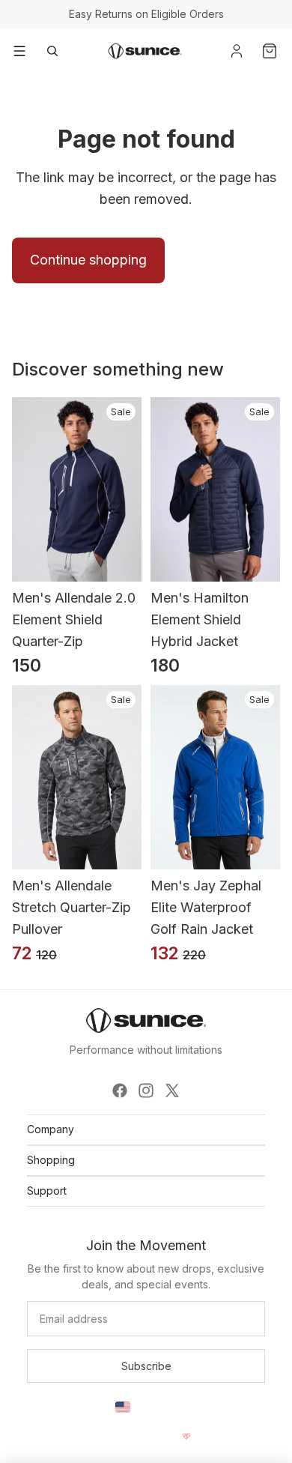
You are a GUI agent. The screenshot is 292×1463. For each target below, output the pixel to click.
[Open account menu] (236, 50)
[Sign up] (146, 1366)
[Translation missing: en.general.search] (52, 50)
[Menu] (19, 50)
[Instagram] (146, 1090)
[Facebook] (119, 1090)
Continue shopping (88, 260)
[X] (172, 1090)
